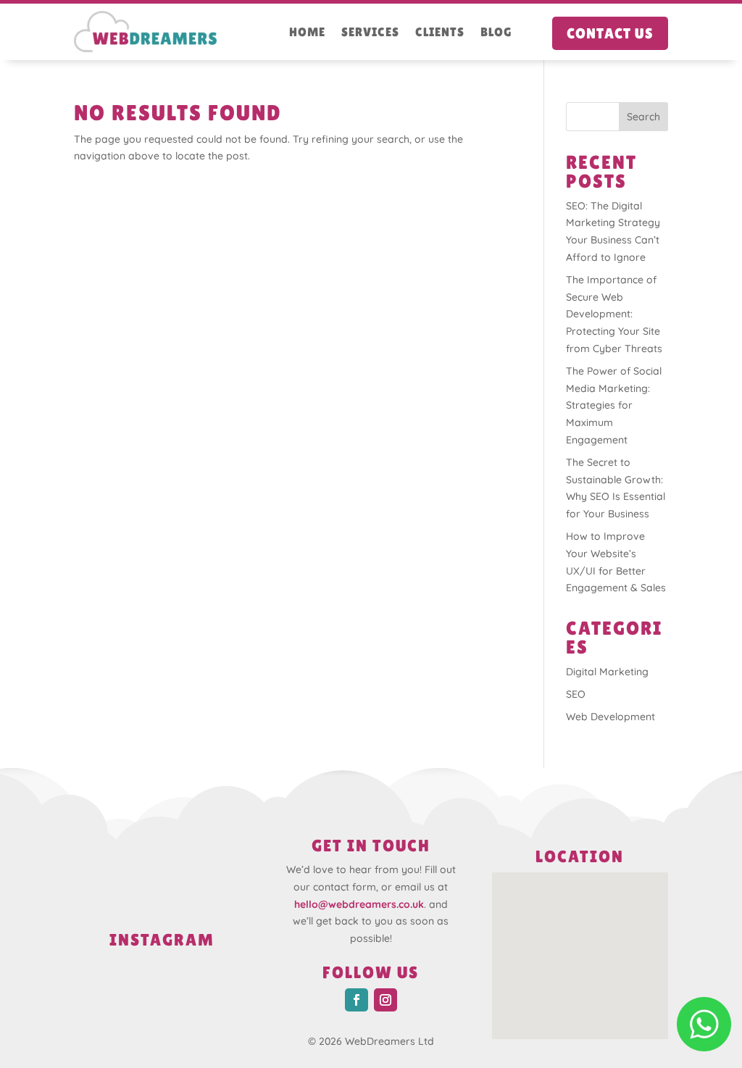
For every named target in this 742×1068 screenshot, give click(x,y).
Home (307, 33)
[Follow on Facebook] (356, 999)
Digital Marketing (607, 671)
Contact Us (610, 33)
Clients (439, 33)
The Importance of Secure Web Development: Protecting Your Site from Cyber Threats (614, 314)
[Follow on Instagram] (385, 999)
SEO (575, 694)
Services (370, 33)
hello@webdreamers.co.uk (359, 904)
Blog (496, 33)
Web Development (610, 716)
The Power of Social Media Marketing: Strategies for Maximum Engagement (614, 405)
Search (643, 116)
